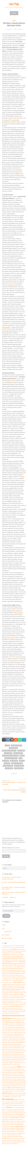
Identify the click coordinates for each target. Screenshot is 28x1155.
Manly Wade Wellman (18, 1072)
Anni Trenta (13, 748)
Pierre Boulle (4, 1087)
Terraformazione (14, 1131)
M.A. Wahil (6, 1070)
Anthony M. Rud (21, 960)
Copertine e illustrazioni (14, 992)
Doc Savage (16, 999)
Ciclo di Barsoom (18, 984)
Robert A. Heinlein (15, 1107)
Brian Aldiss (7, 976)
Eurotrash (23, 1011)
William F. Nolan (22, 1141)
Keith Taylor (19, 1059)
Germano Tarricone (10, 1034)
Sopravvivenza (5, 1119)
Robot (9, 1112)
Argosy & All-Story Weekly (11, 965)
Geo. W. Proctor (10, 1032)
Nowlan (18, 1082)
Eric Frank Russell (9, 1011)
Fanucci (13, 1024)
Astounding (11, 968)
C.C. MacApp (4, 978)
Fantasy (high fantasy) (19, 1022)
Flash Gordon (21, 1025)
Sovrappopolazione (13, 1119)
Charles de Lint (23, 978)
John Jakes (11, 1054)
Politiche (23, 1089)
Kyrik (7, 1062)
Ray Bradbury (12, 1094)
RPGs (6, 1114)
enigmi (22, 476)
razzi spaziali (15, 120)
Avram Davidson (17, 970)
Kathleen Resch (9, 1059)
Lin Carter (4, 1069)
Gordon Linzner (5, 1037)
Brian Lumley (12, 976)
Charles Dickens (5, 980)
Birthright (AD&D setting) (20, 973)
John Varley (20, 1055)
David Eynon (23, 996)
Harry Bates (10, 1040)
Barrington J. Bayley (6, 971)
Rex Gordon (12, 1101)
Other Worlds (11, 1084)
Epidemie (4, 1011)
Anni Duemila (21, 954)
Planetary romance (7, 1089)
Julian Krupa (19, 1057)
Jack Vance (19, 1047)
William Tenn (4, 1143)
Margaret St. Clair (10, 1074)
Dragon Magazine (10, 1001)
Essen (14, 1011)
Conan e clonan (22, 991)
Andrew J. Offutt (15, 952)
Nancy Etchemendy (21, 1077)
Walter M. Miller (21, 1140)
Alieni (7, 745)
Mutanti (16, 1077)
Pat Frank (23, 1084)
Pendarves (11, 1085)
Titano (17, 172)
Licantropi (23, 1067)
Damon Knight (14, 994)
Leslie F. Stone (11, 1064)
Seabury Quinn (5, 1116)
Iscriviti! (6, 916)
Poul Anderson (11, 1091)
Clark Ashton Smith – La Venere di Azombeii (13, 782)
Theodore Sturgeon (10, 1133)
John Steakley (15, 1055)
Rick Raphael (14, 1105)
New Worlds (4, 1080)
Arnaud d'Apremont (6, 966)
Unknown (21, 1136)
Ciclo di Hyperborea (10, 986)
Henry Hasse (21, 1040)
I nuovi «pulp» (10, 1045)
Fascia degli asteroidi (19, 1024)
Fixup (17, 1025)
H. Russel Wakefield (21, 1039)
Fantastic (4, 1022)
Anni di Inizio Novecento (13, 954)
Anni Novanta (4, 956)
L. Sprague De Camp (12, 1062)
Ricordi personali (21, 1105)
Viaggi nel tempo (5, 1140)
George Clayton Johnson (18, 1032)
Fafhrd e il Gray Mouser (14, 1013)
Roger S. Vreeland (14, 1112)
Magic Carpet (4, 1072)
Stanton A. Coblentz (6, 1122)
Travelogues (4, 1136)
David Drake (17, 996)
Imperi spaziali (13, 1044)
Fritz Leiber (4, 1030)
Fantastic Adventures (10, 1022)
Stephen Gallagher (20, 1122)
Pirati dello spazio (11, 758)
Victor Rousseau (12, 1140)
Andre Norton (9, 952)
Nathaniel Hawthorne (9, 1079)
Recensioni (14, 760)
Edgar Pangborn (22, 1004)
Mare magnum (6, 935)
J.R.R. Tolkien (9, 1047)
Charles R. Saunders (20, 980)
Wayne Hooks (10, 1141)
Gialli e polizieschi (17, 1034)
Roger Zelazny (20, 1112)
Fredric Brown (22, 1029)
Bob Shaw (13, 975)
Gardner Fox (17, 1030)
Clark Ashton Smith (14, 989)
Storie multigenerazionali (19, 1124)
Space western (12, 1121)
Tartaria (8, 1129)
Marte (22, 755)
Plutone (19, 1089)
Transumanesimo (14, 1134)
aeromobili (5, 331)
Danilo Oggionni (20, 994)
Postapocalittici (5, 1091)
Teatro (14, 1129)
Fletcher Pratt (4, 1027)
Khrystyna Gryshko (14, 1061)
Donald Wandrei (22, 999)
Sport (16, 1121)
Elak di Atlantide (15, 1009)
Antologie (8, 961)
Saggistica (10, 1114)
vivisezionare (12, 285)
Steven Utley (11, 1124)
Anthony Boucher (8, 960)
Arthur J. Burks (19, 966)
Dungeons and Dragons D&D (8, 1002)
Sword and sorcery (20, 1128)
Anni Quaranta (16, 956)
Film (11, 1025)
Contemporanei (5, 992)
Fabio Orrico (7, 1013)
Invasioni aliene (17, 1045)
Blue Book (4, 975)
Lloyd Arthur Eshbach (10, 1069)
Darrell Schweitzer (5, 996)
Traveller (19, 1134)
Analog (21, 951)
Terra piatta (4, 1133)
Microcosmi (20, 1075)
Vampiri (14, 1138)
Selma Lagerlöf (11, 1116)
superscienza (15, 660)
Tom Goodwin (7, 1134)
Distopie (12, 999)
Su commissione (11, 1126)
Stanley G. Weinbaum (21, 1121)
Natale (3, 1079)
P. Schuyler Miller (18, 1084)
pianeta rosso (10, 380)
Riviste (22, 760)
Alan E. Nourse (15, 947)
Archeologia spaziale (18, 963)
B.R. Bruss (23, 970)
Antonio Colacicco (14, 961)
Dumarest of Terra (18, 1001)
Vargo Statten (19, 1138)
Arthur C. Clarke (13, 966)
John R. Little (9, 1055)
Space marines (19, 765)
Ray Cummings (18, 1094)
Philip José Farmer (16, 1085)
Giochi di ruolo (18, 1035)
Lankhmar (19, 1062)
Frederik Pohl (16, 1029)
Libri (14, 20)
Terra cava (9, 1131)
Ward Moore (4, 1141)
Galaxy (13, 1030)
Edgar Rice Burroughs (6, 1006)
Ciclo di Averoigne (11, 984)
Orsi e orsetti (23, 1082)
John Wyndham (9, 1057)
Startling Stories (13, 1122)
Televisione (4, 1131)
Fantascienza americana (10, 755)
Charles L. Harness (12, 980)
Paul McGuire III (5, 1085)
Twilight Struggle (10, 1136)
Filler (9, 1025)
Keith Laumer (14, 1059)
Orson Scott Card (5, 1084)
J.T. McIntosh (14, 1047)
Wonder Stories (10, 1143)
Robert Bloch (21, 1107)
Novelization (13, 1082)
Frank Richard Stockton (20, 1027)
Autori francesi (11, 970)
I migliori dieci (7, 931)
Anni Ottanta (10, 956)
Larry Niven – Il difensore (9, 897)
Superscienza (19, 768)
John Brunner (21, 1052)
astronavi (6, 120)
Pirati (12, 1087)
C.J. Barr (9, 978)
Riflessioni (4, 1107)
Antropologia (22, 961)
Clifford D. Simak (5, 991)
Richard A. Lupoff (18, 1101)
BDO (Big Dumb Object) (15, 971)
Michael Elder (14, 1075)
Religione (16, 1099)
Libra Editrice (13, 1067)
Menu (15, 13)
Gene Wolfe (4, 1032)
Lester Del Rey (17, 1064)
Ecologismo (16, 1004)
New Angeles (22, 1079)
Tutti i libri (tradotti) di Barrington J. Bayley (14, 790)
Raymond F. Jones (9, 1096)
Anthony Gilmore (15, 960)
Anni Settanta (11, 958)
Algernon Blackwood (6, 949)
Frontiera (9, 1030)
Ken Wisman (8, 1061)
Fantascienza (18, 753)
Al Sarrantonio (19, 949)
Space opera (9, 768)
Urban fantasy (9, 1138)
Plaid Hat (23, 1087)
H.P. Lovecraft (14, 1039)
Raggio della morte (15, 1093)
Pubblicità (22, 1091)
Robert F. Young (21, 1109)
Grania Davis (18, 1037)
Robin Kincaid (4, 1112)
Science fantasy (19, 1114)
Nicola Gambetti (18, 29)
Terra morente (21, 1131)
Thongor (16, 1133)
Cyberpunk (21, 992)
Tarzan (11, 1129)
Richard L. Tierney (15, 1103)
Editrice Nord (15, 1006)
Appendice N (5, 963)
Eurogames (18, 1011)
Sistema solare (8, 765)
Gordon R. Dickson (12, 1037)
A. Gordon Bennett (11, 945)
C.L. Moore (13, 978)
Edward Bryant (16, 1008)
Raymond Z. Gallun (17, 1096)
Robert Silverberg (20, 1111)
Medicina (4, 1075)
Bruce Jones (17, 976)
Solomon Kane (22, 1117)
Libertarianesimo (6, 1067)
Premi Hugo (17, 1091)
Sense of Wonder (17, 763)
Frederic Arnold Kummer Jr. (7, 1029)
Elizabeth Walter (22, 1009)
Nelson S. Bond (17, 1079)
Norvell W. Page (8, 1082)
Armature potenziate (9, 750)
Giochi (3, 925)
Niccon (8, 1080)
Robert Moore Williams (12, 1111)
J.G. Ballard (4, 1047)
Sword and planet (11, 1128)
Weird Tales (15, 1142)
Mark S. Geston (17, 1074)
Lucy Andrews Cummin (19, 1069)
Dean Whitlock (17, 997)
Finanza (13, 1025)
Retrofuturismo (21, 1099)
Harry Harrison (16, 1040)
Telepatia (21, 1129)
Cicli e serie (8, 753)
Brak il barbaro (18, 975)
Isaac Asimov (23, 1045)
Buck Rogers (22, 976)
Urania (4, 1138)
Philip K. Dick (23, 1085)
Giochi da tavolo (10, 1035)
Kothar (19, 1061)
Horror (9, 1042)
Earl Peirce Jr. (11, 1004)
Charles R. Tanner (5, 982)
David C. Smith (12, 996)
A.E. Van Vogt (4, 945)
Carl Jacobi (18, 978)
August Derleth (5, 970)
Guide (23, 1037)
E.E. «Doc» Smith (22, 1002)
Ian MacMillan (7, 1044)
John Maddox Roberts (17, 1054)
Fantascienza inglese (16, 1018)
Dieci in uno (7, 999)
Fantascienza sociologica (10, 1020)
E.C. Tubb (17, 1002)
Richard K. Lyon (8, 1103)
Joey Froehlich (11, 1052)
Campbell (17, 639)
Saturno (7, 763)
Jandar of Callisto (13, 1050)
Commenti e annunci (13, 991)
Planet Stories (14, 1089)
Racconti (6, 760)
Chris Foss (11, 982)
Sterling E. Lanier (5, 1124)
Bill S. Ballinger (11, 973)
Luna (3, 1070)
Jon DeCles (14, 1057)
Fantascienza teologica (20, 1020)
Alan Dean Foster (8, 947)
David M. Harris (5, 997)
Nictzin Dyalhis (20, 1080)
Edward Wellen (9, 1009)
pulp (13, 611)
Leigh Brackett (5, 1064)
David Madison (11, 997)
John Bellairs (16, 1052)
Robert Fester (5, 1111)
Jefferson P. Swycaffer (21, 1050)
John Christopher (5, 1054)
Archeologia (11, 963)
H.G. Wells (9, 1039)
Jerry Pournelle (5, 1052)
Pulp (20, 758)
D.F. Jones (9, 994)
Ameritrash (17, 951)
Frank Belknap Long (11, 1027)
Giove (23, 1035)
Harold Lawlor (5, 1040)
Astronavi (17, 968)
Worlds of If (16, 1143)
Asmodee (7, 968)
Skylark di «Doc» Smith (11, 637)
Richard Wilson (9, 1105)
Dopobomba (4, 1001)
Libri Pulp (14, 4)
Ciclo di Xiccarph (10, 987)
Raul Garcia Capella (6, 1094)
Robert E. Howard (5, 1109)
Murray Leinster (11, 1077)
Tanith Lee (4, 1129)
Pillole (9, 1087)
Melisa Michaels (9, 1075)
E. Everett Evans (5, 1004)
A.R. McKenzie (18, 945)
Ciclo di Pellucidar (17, 986)
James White (7, 1050)
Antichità (4, 961)
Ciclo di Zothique (17, 987)
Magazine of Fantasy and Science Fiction (17, 1070)
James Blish (18, 1049)
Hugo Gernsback (15, 1042)
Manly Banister (10, 1072)
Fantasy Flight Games (6, 1024)
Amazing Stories (16, 745)
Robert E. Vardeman (13, 1109)
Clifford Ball (21, 989)
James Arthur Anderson (11, 1049)
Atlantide (21, 968)
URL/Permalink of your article (10, 848)
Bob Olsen (21, 750)
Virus (17, 1140)
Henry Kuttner (5, 1042)
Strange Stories (5, 1126)
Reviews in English (7, 938)
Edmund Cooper (9, 1008)
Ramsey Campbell (22, 1093)
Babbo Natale (6, 327)
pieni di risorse (18, 612)
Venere (23, 1138)
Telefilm (17, 1129)
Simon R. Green (8, 1117)
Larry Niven (23, 1062)
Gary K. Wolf (22, 1030)
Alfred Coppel (21, 947)
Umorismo (16, 1136)
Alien (11, 949)
